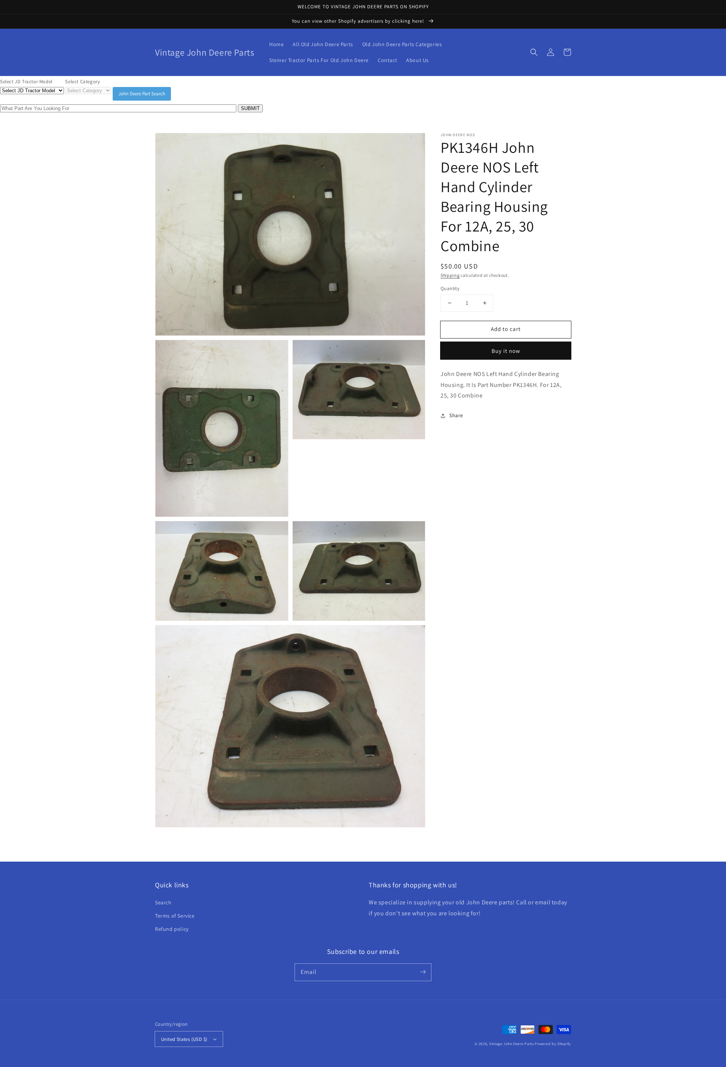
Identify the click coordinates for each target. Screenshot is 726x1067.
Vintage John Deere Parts (511, 1043)
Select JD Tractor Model (26, 81)
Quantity (450, 288)
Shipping (450, 275)
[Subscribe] (422, 972)
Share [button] (456, 415)
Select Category (82, 81)
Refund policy (172, 929)
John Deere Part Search (141, 93)
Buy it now (506, 350)
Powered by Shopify (553, 1043)
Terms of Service (175, 915)
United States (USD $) (184, 1039)
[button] (534, 52)
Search (163, 902)
